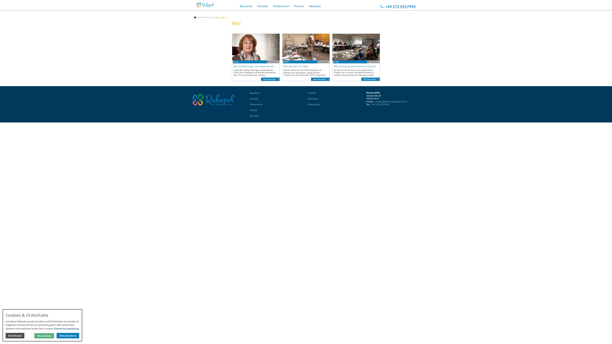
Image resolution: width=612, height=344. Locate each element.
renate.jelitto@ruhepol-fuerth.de (391, 101)
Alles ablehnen (44, 335)
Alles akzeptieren (67, 335)
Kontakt (312, 93)
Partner (299, 6)
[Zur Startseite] (209, 5)
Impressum (313, 98)
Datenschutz (314, 104)
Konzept (263, 6)
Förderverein (281, 6)
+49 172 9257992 (380, 104)
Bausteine (246, 6)
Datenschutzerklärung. (66, 328)
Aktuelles (315, 6)
